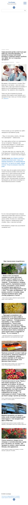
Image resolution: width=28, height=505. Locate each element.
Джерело (6, 98)
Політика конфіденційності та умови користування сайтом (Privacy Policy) (11, 497)
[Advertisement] (14, 30)
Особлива (11, 2)
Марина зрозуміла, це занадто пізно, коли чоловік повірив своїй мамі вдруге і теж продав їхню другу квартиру (13, 418)
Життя (17, 62)
